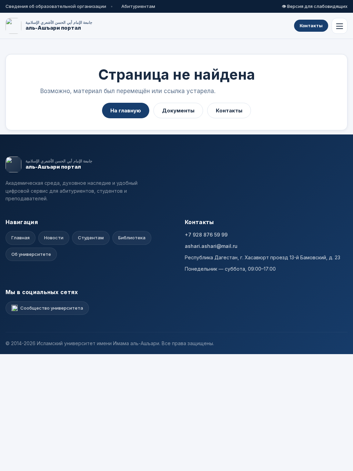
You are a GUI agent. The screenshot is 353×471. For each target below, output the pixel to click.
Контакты (311, 25)
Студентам (91, 237)
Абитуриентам (138, 6)
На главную (125, 110)
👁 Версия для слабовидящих (314, 6)
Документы (178, 110)
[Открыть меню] (339, 26)
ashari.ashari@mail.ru (211, 246)
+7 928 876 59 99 (206, 235)
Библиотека (131, 237)
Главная (20, 237)
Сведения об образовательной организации (56, 6)
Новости (53, 237)
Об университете (31, 254)
